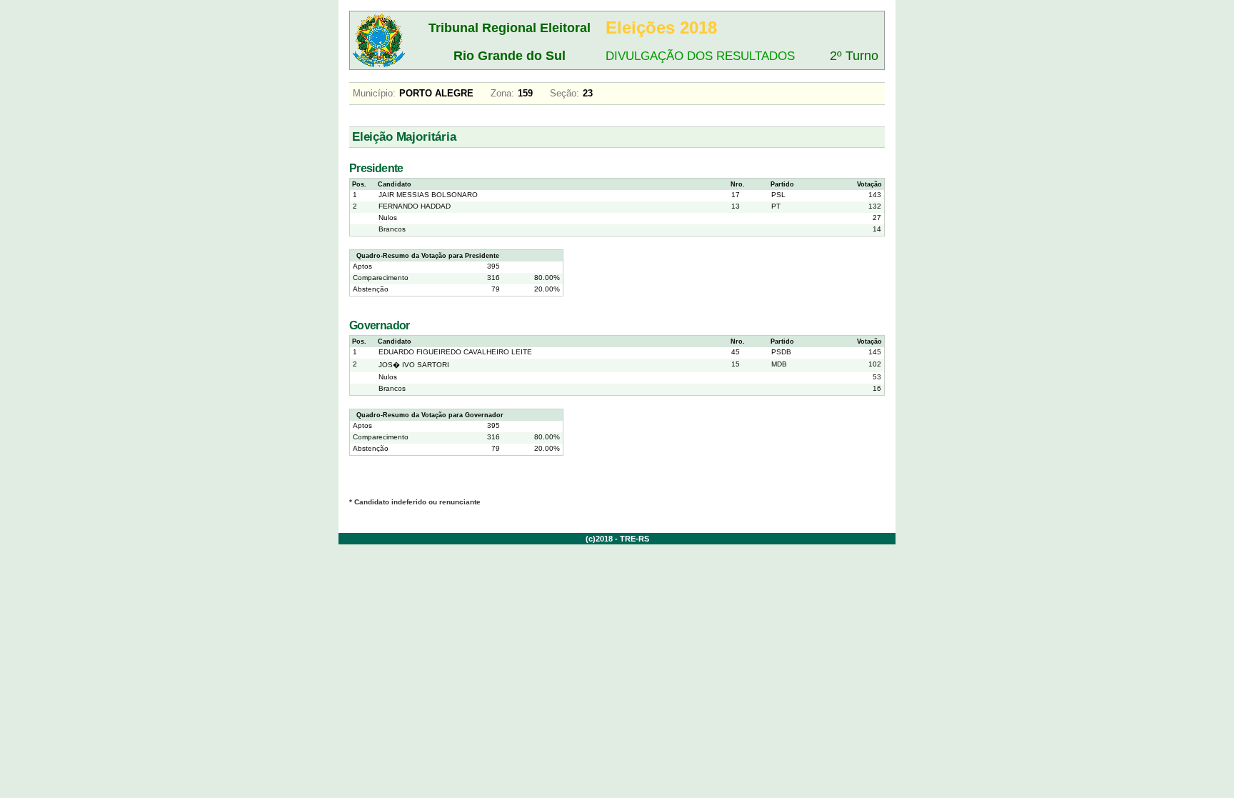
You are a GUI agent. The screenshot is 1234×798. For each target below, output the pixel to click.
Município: (374, 93)
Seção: (564, 93)
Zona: (502, 93)
